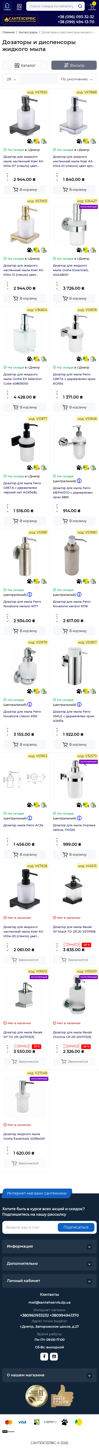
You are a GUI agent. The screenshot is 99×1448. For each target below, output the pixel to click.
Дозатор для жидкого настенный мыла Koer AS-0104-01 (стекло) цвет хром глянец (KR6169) (74, 161)
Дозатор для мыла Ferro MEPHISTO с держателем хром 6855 (73, 492)
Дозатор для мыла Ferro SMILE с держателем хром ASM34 (73, 716)
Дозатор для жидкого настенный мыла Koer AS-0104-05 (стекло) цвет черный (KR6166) (23, 931)
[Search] (80, 6)
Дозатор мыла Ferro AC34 (23, 825)
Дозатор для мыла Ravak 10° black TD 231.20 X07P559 (74, 929)
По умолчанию (75, 79)
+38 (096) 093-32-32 (76, 17)
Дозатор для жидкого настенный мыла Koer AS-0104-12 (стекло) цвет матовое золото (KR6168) (23, 270)
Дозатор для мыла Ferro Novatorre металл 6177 (22, 604)
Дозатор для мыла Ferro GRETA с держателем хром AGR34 (74, 378)
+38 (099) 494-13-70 (76, 22)
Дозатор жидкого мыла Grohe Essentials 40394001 (24, 1136)
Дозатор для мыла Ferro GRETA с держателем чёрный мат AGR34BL (22, 487)
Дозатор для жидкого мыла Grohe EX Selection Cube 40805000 (22, 378)
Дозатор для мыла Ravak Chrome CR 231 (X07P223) (72, 1034)
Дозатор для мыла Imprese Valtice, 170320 (74, 827)
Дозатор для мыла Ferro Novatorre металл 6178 (71, 604)
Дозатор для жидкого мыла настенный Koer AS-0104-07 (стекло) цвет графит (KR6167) (23, 161)
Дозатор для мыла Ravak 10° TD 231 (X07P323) (22, 1034)
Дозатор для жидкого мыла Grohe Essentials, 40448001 (71, 270)
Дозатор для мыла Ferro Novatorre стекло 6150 (22, 714)
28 (9, 79)
